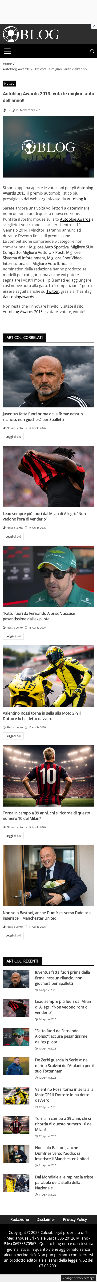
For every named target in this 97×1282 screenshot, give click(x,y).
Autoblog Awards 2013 (23, 311)
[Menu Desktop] (7, 51)
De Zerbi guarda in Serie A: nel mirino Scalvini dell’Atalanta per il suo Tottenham (64, 1065)
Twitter (52, 291)
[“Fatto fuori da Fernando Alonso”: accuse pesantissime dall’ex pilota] (48, 576)
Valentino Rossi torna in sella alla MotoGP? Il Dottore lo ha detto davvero (42, 716)
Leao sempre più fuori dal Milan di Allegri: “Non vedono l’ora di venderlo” (44, 516)
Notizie (9, 83)
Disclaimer (45, 1219)
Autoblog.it (76, 198)
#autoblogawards (18, 296)
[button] (92, 51)
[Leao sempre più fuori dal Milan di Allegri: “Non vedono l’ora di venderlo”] (48, 476)
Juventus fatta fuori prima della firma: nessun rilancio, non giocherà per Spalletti (43, 416)
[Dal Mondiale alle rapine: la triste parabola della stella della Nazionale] (16, 1183)
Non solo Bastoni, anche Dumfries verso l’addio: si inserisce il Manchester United (47, 915)
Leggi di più (13, 436)
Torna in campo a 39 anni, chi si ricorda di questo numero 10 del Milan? (64, 1124)
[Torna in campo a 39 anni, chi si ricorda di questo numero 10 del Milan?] (48, 776)
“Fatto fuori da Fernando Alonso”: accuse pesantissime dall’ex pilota (39, 616)
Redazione (19, 1219)
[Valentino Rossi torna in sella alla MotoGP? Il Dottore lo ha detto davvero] (48, 676)
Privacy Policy (75, 1219)
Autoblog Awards (75, 219)
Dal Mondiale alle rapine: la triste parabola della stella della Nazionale (64, 1182)
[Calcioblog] (31, 33)
